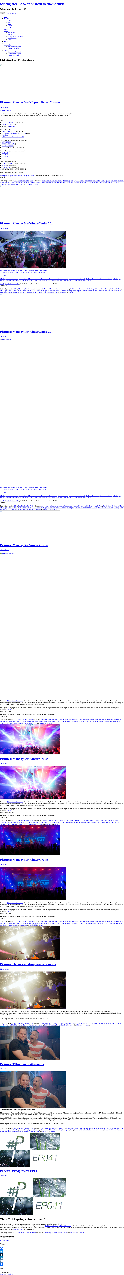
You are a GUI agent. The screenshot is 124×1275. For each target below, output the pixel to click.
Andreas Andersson (59, 1128)
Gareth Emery (105, 289)
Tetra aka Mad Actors (14, 1132)
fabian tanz (88, 181)
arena (72, 1128)
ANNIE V (5, 163)
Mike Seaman (44, 1130)
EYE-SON (5, 156)
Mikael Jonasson (61, 291)
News (9, 39)
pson (86, 182)
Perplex (76, 182)
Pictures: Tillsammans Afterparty (22, 1064)
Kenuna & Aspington (25, 1130)
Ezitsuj (82, 181)
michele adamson (41, 182)
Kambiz (24, 182)
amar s (44, 181)
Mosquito (78, 291)
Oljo (19, 289)
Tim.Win (40, 292)
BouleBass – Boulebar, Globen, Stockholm (58, 1226)
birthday (77, 1128)
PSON (12, 163)
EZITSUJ (5, 153)
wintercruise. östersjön (34, 509)
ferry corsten (96, 181)
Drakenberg (66, 181)
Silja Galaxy (3, 292)
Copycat (82, 1128)
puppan (67, 1130)
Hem (5, 17)
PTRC (4, 146)
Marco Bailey (39, 721)
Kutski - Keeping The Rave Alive (32, 291)
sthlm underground (97, 1130)
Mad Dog (23, 721)
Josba (19, 291)
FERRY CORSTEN (8, 122)
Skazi (10, 292)
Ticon (34, 292)
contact (6, 50)
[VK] (62, 1261)
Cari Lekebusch (84, 719)
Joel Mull (9, 1025)
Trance (13, 184)
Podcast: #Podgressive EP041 (19, 1171)
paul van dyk (91, 721)
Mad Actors (31, 182)
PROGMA (5, 135)
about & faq (7, 45)
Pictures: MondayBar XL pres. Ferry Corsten (30, 102)
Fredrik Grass (87, 1023)
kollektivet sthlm (17, 1025)
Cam (9, 27)
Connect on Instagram (14, 53)
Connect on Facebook (14, 52)
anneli (68, 1128)
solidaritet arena (107, 182)
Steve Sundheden (85, 1130)
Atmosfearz (59, 289)
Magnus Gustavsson (49, 291)
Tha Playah (28, 292)
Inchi (117, 1023)
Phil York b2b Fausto (111, 291)
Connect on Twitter (14, 55)
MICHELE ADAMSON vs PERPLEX (14, 133)
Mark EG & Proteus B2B (51, 721)
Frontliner (110, 719)
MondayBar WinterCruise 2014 (9, 284)
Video (6, 29)
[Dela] (62, 1264)
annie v (59, 181)
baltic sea (66, 289)
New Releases (12, 38)
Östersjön (101, 291)
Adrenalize (44, 719)
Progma (82, 182)
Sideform (77, 1130)
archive (6, 43)
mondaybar (62, 182)
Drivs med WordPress (6, 1274)
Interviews (11, 34)
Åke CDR (45, 1128)
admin (36, 184)
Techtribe (12, 144)
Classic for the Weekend (15, 36)
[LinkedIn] (62, 1257)
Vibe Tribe (19, 184)
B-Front (65, 719)
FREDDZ (5, 154)
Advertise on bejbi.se (14, 46)
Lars (9, 22)
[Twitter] (62, 1251)
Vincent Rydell (34, 1132)
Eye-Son (76, 181)
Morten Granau (54, 1130)
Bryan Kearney (73, 719)
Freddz (103, 181)
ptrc (101, 182)
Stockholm (15, 292)
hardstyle (3, 182)
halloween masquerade (108, 1023)
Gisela (10, 25)
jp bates (10, 1130)
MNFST (4, 165)
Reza (71, 1130)
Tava (8, 184)
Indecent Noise (118, 719)
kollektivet (36, 1130)
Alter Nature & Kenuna (48, 289)
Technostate (3, 1132)
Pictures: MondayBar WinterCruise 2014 (27, 223)
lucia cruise (15, 721)
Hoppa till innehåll (10, 13)
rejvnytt (41, 1025)
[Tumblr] (62, 1254)
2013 (15, 719)
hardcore (121, 181)
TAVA (4, 158)
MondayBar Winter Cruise (15, 701)
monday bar (55, 182)
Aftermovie (11, 32)
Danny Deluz (50, 1023)
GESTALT (5, 144)
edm (72, 181)
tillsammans (69, 1025)
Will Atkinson (52, 292)
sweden (22, 292)
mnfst (49, 182)
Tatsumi (81, 1232)
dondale (83, 289)
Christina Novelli (75, 289)
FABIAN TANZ (7, 167)
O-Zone (95, 291)
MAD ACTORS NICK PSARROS (13, 137)
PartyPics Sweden (23, 181)
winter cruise (33, 723)
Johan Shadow (12, 291)
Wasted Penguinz (22, 723)
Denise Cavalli (93, 719)
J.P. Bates (118, 289)
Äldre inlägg (5, 1240)
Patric (9, 20)
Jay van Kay (4, 721)
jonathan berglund (16, 182)
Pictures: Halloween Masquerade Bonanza (28, 964)
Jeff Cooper (3, 291)
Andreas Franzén (51, 181)
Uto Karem (13, 723)
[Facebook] (62, 1248)
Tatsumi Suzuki (60, 1025)
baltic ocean (68, 506)
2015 (15, 181)
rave (119, 291)
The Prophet (116, 721)
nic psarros (70, 182)
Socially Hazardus (49, 1025)
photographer (99, 721)
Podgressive (21, 1232)
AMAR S (5, 124)
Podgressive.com (18, 1229)
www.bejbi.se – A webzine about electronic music (32, 4)
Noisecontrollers (87, 291)
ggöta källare (96, 1023)
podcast (6, 41)
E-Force (97, 289)
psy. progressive (94, 182)
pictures (6, 18)
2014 (15, 289)
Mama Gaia (30, 721)
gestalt (108, 181)
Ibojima (112, 289)
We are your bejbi (13, 48)
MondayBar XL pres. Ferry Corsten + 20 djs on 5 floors (17, 176)
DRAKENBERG (7, 142)
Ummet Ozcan (4, 723)
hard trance (114, 181)
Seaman (54, 1232)
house (8, 182)
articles (6, 31)
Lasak (25, 1025)
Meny (2, 13)
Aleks (9, 24)
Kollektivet (11, 124)
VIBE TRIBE (6, 131)
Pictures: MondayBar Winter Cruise (24, 545)
